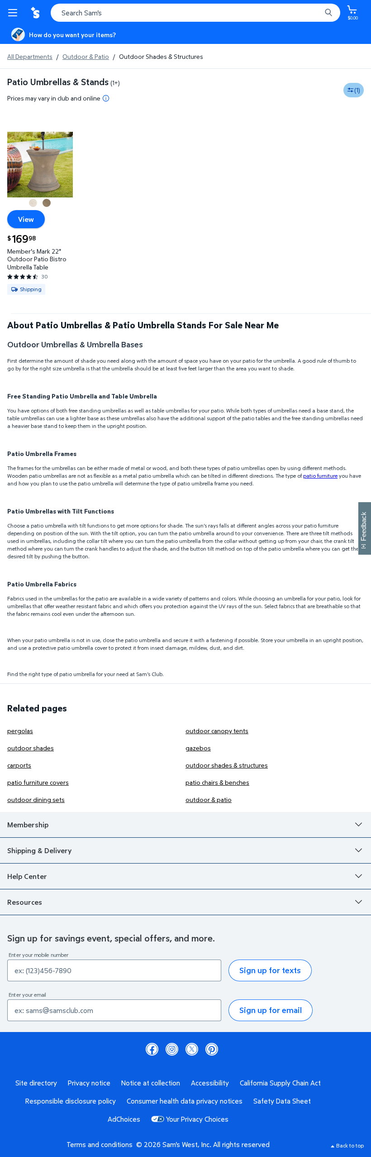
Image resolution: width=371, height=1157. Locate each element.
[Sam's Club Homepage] (36, 12)
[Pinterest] (211, 1049)
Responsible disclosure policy (70, 1101)
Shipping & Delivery (39, 850)
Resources (24, 902)
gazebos (198, 748)
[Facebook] (152, 1049)
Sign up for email (270, 1010)
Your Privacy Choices (197, 1119)
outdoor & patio (209, 799)
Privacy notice (89, 1083)
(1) (357, 90)
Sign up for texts (270, 970)
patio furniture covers (38, 782)
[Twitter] (191, 1049)
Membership (27, 825)
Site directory (36, 1083)
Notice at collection (150, 1083)
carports (19, 765)
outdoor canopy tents (217, 730)
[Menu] (14, 12)
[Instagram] (171, 1049)
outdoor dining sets (36, 799)
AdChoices (124, 1119)
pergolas (20, 730)
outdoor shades (30, 748)
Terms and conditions (100, 1144)
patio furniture (320, 476)
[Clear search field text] (317, 13)
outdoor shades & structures (227, 765)
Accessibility (210, 1083)
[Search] (328, 12)
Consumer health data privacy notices (185, 1101)
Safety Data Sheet (282, 1101)
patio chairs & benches (217, 782)
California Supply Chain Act (280, 1083)
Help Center (27, 876)
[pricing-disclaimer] (105, 98)
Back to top (350, 1145)
